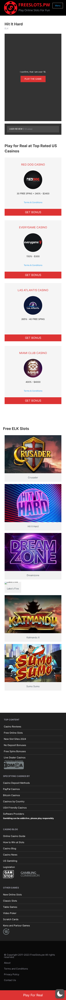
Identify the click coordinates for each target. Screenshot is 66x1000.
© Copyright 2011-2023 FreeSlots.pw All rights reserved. (29, 956)
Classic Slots (10, 900)
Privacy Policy (11, 974)
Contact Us (10, 980)
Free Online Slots (13, 732)
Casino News (10, 854)
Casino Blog (9, 848)
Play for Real (33, 995)
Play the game (33, 79)
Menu (57, 5)
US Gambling (10, 860)
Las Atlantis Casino (33, 290)
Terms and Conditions (16, 968)
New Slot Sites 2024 (15, 738)
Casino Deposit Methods (16, 782)
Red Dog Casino (33, 164)
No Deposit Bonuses (15, 745)
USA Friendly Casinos (15, 807)
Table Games (10, 906)
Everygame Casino (33, 227)
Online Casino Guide (14, 836)
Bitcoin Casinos (11, 795)
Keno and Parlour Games (16, 925)
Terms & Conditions (33, 202)
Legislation (9, 867)
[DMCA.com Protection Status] (14, 764)
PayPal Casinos (11, 789)
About (7, 962)
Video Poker (9, 913)
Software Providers (13, 813)
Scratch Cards (10, 919)
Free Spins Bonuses (15, 751)
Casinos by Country (13, 801)
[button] (59, 993)
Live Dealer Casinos (14, 757)
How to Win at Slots (13, 842)
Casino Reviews (12, 726)
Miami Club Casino (33, 353)
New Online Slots (12, 894)
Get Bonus (33, 212)
